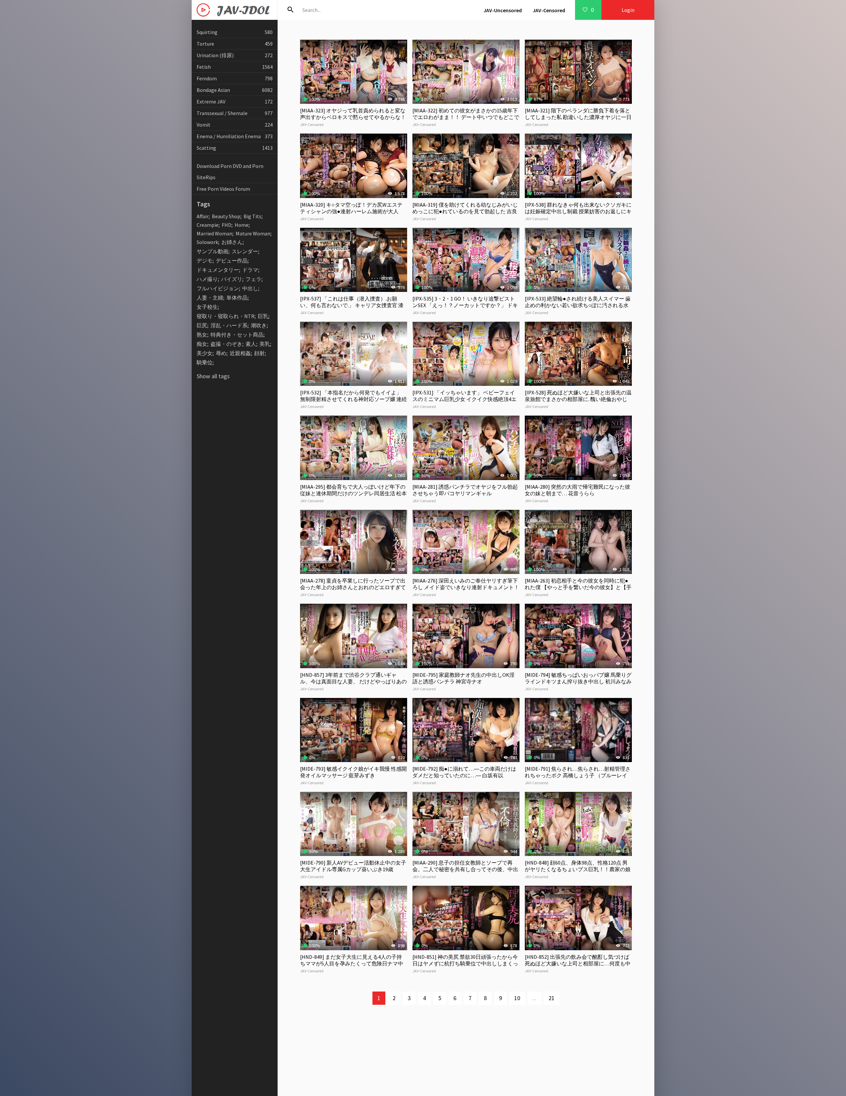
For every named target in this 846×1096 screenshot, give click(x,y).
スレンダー (245, 251)
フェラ (253, 279)
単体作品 (237, 297)
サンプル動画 (212, 251)
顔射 (259, 353)
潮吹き (259, 325)
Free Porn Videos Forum (223, 188)
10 (517, 998)
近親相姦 (240, 353)
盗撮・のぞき (226, 344)
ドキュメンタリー (218, 269)
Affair (203, 216)
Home (242, 225)
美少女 (204, 353)
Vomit (235, 124)
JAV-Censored (549, 10)
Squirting (235, 32)
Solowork (207, 242)
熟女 (202, 334)
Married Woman (214, 233)
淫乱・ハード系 (229, 325)
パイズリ (231, 279)
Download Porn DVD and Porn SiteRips (230, 172)
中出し (250, 288)
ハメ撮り (207, 279)
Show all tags (213, 376)
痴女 (202, 344)
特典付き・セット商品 (237, 334)
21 (552, 998)
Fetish (235, 66)
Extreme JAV (235, 101)
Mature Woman (253, 233)
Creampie (207, 225)
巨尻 (202, 325)
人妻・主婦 (210, 297)
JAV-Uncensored (502, 10)
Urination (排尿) (235, 55)
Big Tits (252, 216)
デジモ (204, 260)
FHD (226, 225)
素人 (251, 344)
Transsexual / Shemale (235, 113)
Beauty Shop (226, 216)
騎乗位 (204, 362)
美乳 (264, 344)
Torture (235, 43)
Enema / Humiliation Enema (235, 136)
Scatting (235, 147)
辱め (221, 353)
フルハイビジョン (218, 288)
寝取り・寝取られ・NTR (225, 316)
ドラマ (250, 269)
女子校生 (207, 307)
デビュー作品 (232, 260)
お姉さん (232, 242)
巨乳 (263, 316)
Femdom (235, 78)
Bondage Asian (235, 90)
